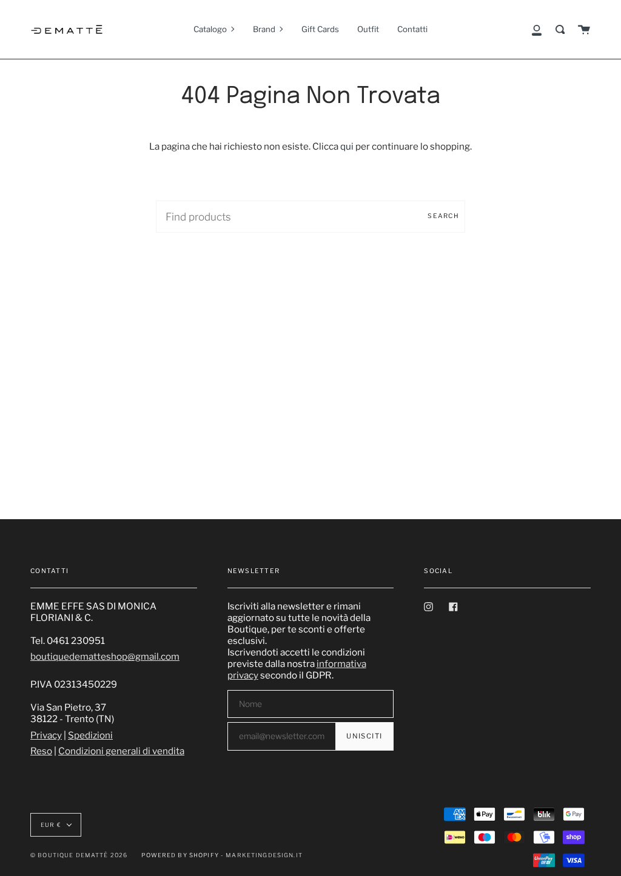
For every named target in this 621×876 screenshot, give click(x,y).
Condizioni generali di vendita (121, 751)
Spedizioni (90, 735)
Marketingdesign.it (264, 855)
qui (347, 146)
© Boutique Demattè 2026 (78, 855)
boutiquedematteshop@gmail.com (105, 656)
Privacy (46, 735)
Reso (41, 751)
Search (443, 216)
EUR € (51, 824)
